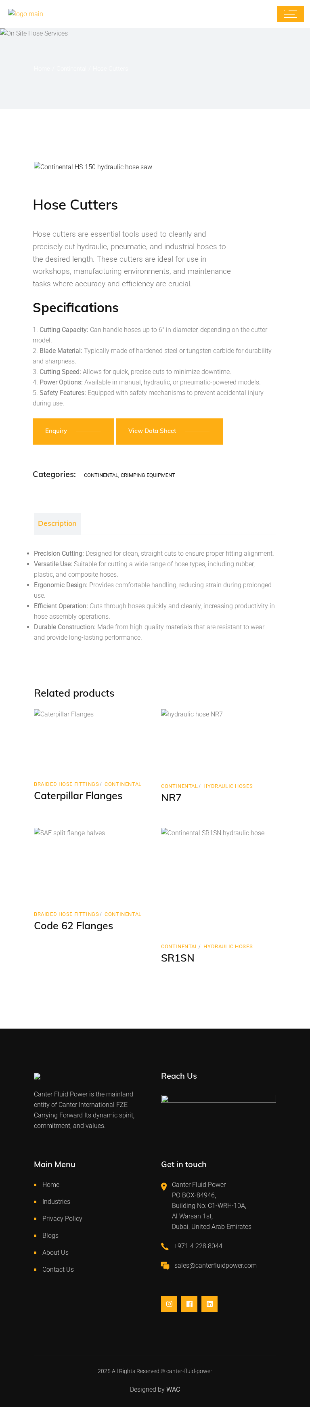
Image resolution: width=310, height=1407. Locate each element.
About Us (55, 1252)
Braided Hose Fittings (66, 784)
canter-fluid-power (189, 1371)
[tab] (57, 524)
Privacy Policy (62, 1218)
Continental (101, 475)
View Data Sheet (152, 431)
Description (57, 523)
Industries (56, 1201)
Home (50, 1185)
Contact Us (58, 1269)
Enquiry (56, 431)
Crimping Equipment (148, 475)
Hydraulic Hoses (228, 786)
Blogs (50, 1235)
